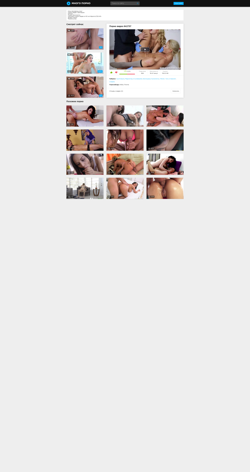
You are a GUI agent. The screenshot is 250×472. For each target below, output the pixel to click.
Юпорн (70, 13)
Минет (162, 78)
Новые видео (179, 3)
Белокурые (147, 78)
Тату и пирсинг (170, 78)
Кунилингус (155, 78)
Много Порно (81, 3)
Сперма (112, 81)
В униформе (137, 78)
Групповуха (120, 78)
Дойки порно (72, 17)
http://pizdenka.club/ (75, 11)
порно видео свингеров (76, 12)
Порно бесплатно (74, 15)
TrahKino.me (72, 19)
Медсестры (129, 78)
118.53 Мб (165, 73)
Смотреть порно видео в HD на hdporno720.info (84, 16)
